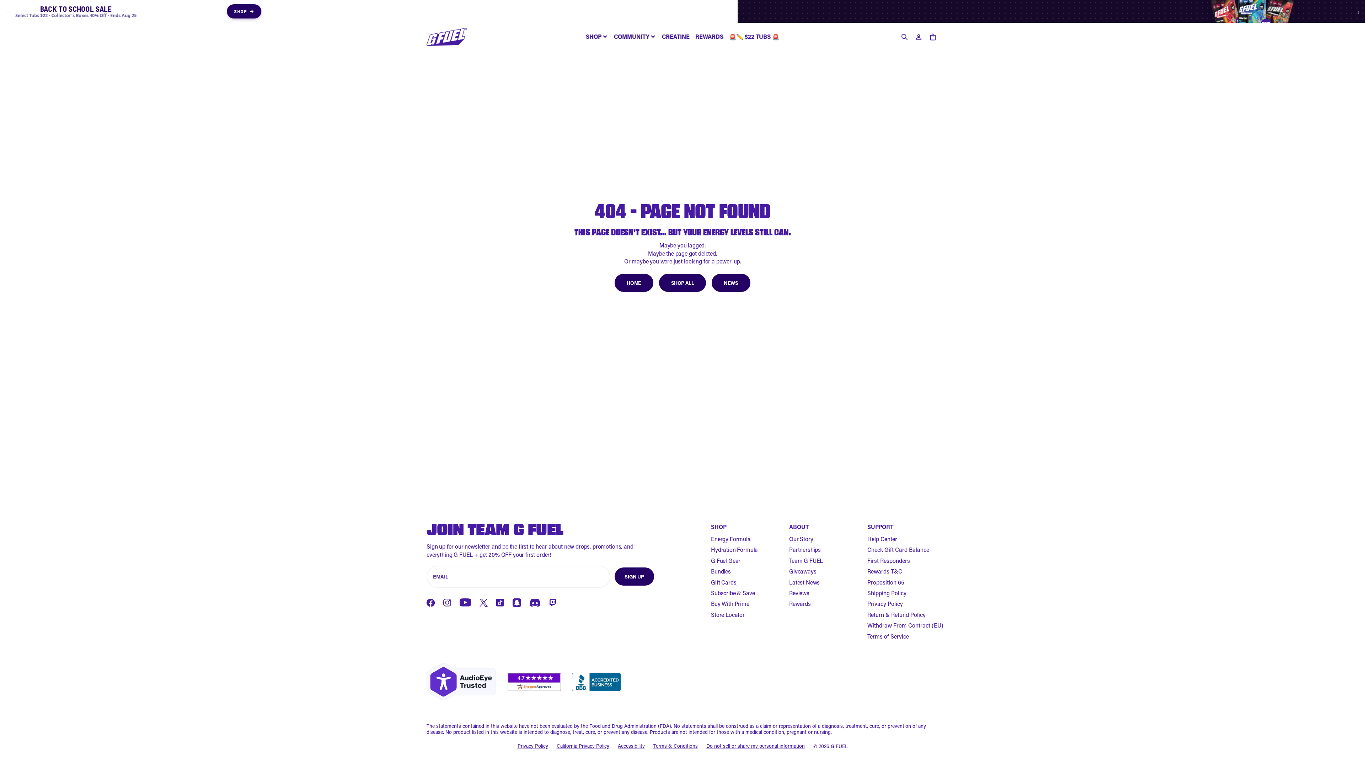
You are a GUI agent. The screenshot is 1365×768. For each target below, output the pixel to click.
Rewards (800, 603)
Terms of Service (888, 636)
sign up (634, 576)
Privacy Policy (885, 603)
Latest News (804, 582)
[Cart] (933, 37)
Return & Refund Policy (896, 614)
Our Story (801, 539)
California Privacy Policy (583, 746)
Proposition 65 (885, 582)
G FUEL (839, 746)
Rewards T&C (884, 571)
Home (634, 282)
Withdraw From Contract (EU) (905, 625)
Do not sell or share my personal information (755, 746)
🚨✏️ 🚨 (754, 36)
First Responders (888, 560)
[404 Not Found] (447, 37)
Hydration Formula (734, 549)
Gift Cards (723, 582)
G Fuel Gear (725, 560)
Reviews (799, 593)
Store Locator (728, 614)
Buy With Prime (730, 603)
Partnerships (805, 549)
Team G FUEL (806, 560)
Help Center (882, 539)
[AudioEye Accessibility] (461, 681)
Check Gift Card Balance (898, 549)
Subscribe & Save (733, 593)
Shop (871, 11)
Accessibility (631, 746)
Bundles (721, 571)
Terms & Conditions (675, 746)
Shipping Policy (886, 593)
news (731, 282)
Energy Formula (731, 539)
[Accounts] (918, 37)
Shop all (682, 282)
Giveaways (803, 571)
